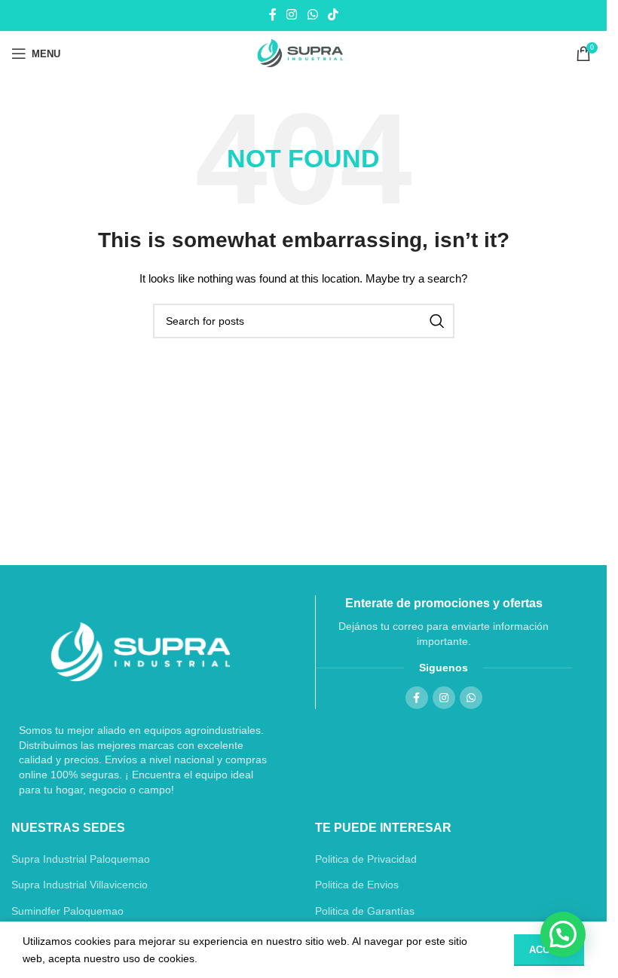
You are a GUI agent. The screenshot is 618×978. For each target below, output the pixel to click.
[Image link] (140, 651)
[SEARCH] (437, 321)
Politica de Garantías (365, 911)
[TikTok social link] (333, 14)
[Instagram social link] (292, 14)
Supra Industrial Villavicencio (79, 885)
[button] (563, 934)
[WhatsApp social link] (312, 14)
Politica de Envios (357, 885)
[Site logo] (303, 53)
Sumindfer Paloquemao (67, 911)
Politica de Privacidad (366, 859)
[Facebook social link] (273, 14)
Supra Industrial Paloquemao (80, 859)
